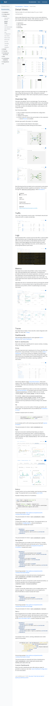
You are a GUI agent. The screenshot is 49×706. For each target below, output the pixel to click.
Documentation (19, 6)
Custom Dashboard (27, 339)
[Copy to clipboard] (47, 416)
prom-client (39, 493)
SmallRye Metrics (27, 523)
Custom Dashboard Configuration (39, 669)
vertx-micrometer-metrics (25, 618)
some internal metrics (34, 381)
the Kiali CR (41, 189)
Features (26, 6)
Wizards (25, 118)
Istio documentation (22, 390)
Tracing (27, 332)
